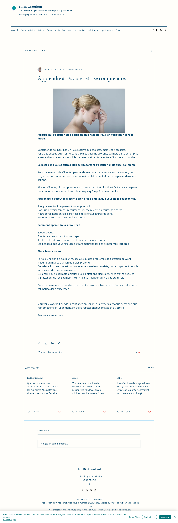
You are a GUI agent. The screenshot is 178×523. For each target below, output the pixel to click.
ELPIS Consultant (30, 7)
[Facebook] (153, 30)
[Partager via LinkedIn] (52, 343)
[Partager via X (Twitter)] (45, 343)
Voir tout (150, 367)
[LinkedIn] (157, 30)
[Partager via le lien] (59, 343)
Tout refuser (149, 517)
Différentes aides (35, 377)
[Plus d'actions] (138, 69)
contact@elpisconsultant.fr (89, 476)
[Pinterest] (165, 30)
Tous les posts (30, 50)
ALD (120, 377)
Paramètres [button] (134, 517)
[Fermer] (174, 517)
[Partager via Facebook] (39, 343)
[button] (150, 50)
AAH (75, 377)
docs (44, 50)
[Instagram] (161, 30)
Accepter (165, 517)
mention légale (9, 519)
